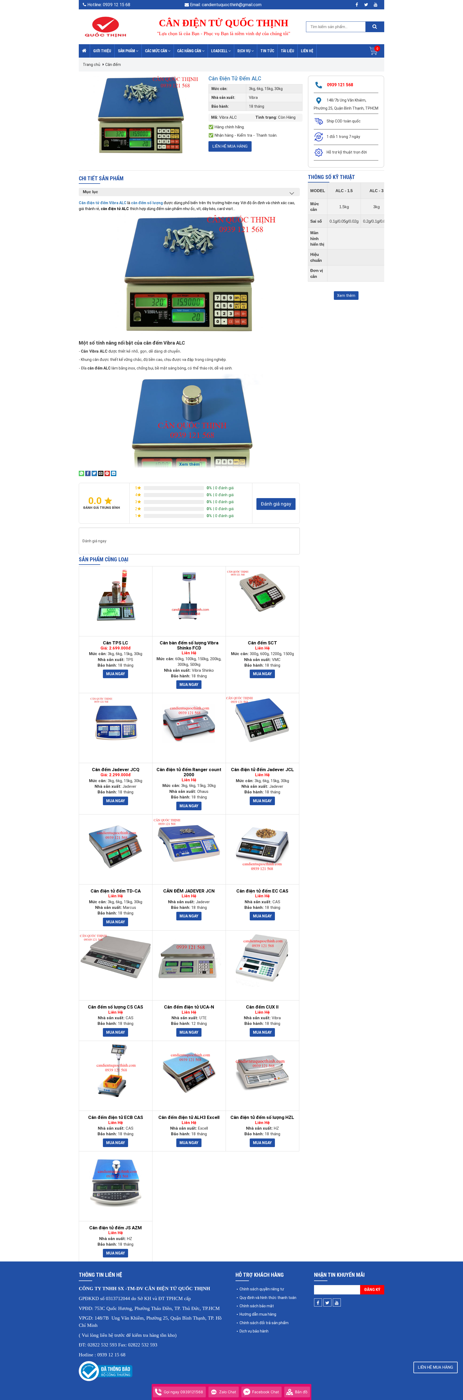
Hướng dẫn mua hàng (258, 1314)
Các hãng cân (189, 51)
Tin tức (267, 51)
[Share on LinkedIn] (113, 473)
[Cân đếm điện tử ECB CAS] (115, 1070)
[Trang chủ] (84, 51)
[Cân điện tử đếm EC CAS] (262, 844)
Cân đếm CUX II (262, 1007)
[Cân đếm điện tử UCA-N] (189, 960)
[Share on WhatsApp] (81, 473)
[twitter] (366, 4)
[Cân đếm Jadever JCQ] (115, 722)
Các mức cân (156, 51)
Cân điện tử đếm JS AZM (115, 1227)
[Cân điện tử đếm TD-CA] (115, 844)
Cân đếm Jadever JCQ (115, 769)
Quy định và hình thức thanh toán (268, 1298)
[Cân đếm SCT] (262, 592)
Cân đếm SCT (262, 642)
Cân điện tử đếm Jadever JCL (262, 769)
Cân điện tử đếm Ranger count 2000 (188, 772)
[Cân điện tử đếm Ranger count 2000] (189, 722)
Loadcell (219, 51)
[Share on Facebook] (88, 473)
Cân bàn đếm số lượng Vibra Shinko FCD (189, 645)
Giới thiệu (102, 51)
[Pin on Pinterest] (107, 473)
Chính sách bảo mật (257, 1306)
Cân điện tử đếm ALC (234, 78)
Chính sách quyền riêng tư (262, 1289)
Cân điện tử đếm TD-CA (116, 891)
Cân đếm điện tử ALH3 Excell (188, 1117)
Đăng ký (372, 1289)
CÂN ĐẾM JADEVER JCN (189, 891)
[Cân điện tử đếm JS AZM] (115, 1181)
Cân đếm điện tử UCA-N (189, 1007)
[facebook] (356, 4)
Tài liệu (287, 51)
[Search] (374, 27)
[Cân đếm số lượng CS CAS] (115, 956)
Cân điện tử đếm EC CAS (262, 891)
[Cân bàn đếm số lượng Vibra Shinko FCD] (189, 596)
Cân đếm (113, 64)
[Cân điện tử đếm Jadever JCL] (262, 719)
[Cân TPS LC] (115, 596)
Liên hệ (307, 51)
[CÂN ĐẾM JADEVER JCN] (189, 840)
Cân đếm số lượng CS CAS (115, 1007)
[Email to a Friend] (100, 473)
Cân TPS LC (115, 642)
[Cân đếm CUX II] (262, 960)
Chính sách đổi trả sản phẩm (264, 1323)
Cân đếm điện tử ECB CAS (115, 1117)
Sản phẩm (127, 51)
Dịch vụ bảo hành (254, 1331)
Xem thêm (346, 295)
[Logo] (105, 26)
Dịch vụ (244, 51)
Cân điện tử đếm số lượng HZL (262, 1117)
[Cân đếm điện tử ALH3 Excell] (189, 1070)
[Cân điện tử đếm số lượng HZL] (262, 1070)
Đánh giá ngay (276, 504)
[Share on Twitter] (94, 473)
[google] (375, 4)
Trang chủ (91, 64)
